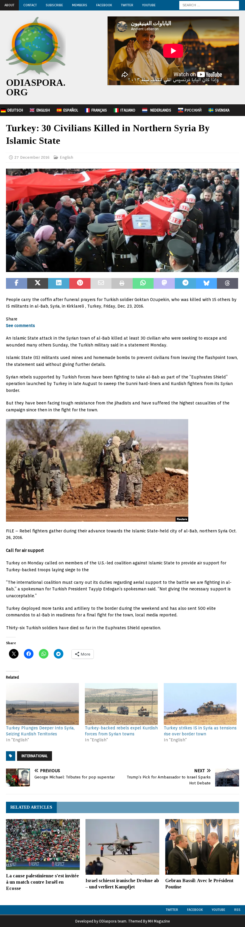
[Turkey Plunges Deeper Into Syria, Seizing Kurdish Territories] (42, 704)
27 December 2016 (32, 157)
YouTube (149, 5)
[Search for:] (209, 4)
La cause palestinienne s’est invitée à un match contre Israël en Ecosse (42, 882)
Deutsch (15, 110)
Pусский (193, 110)
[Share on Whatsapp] (143, 283)
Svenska (222, 110)
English (43, 110)
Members (79, 5)
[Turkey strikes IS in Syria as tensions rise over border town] (200, 704)
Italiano (127, 110)
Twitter (127, 5)
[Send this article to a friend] (101, 283)
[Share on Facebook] (16, 283)
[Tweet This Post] (37, 283)
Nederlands (160, 110)
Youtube (218, 910)
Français (99, 110)
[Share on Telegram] (185, 283)
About (9, 5)
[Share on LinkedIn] (58, 283)
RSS (237, 910)
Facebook (104, 5)
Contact (30, 5)
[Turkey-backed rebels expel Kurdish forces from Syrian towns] (121, 704)
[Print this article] (122, 283)
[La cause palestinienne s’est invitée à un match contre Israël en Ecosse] (43, 844)
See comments (20, 325)
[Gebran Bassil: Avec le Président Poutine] (202, 847)
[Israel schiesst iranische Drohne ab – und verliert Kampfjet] (122, 847)
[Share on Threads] (227, 283)
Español (70, 110)
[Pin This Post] (80, 283)
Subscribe (54, 5)
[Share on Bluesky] (206, 283)
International (35, 756)
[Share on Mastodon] (164, 283)
